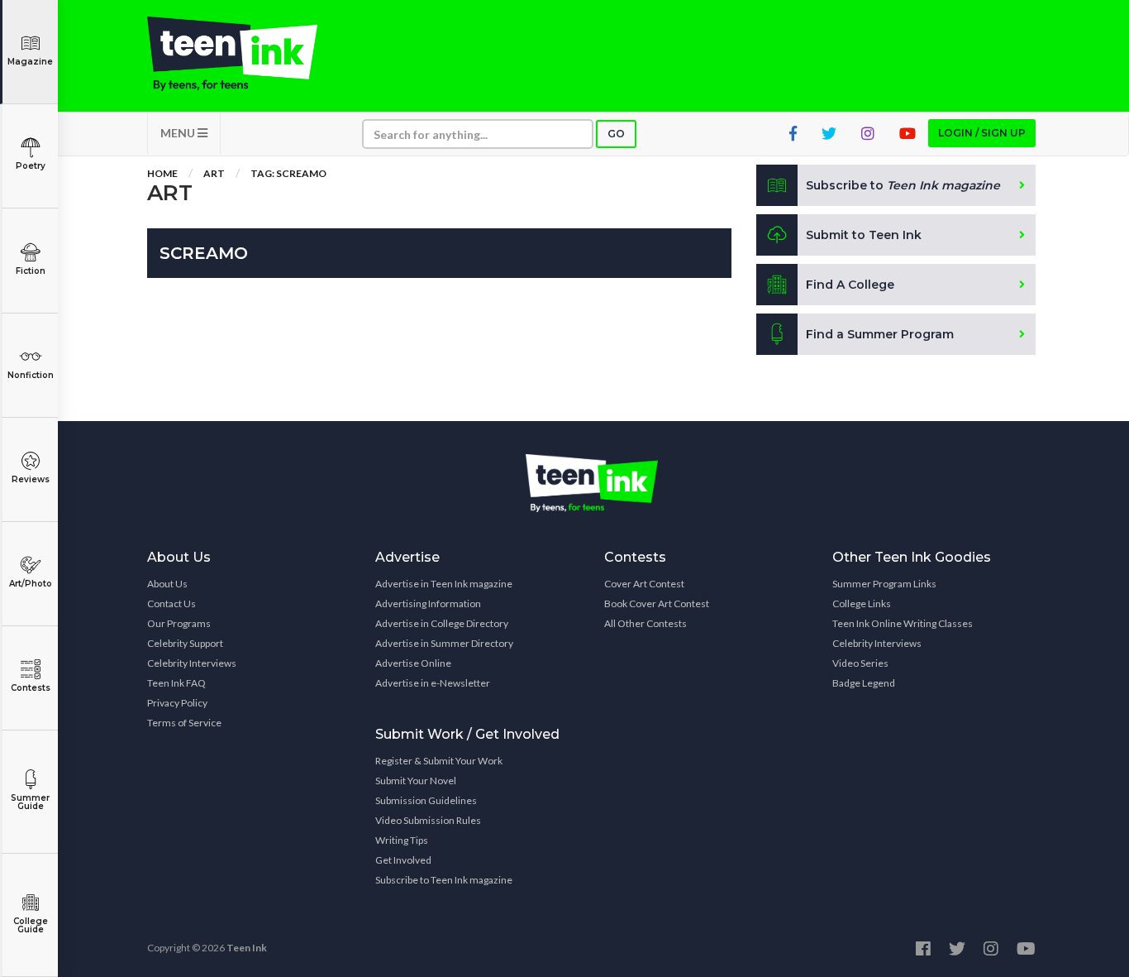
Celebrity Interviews (191, 663)
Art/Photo (30, 583)
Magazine (30, 61)
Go (616, 133)
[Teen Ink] (248, 54)
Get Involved (403, 860)
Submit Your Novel (415, 780)
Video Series (860, 663)
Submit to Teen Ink (864, 234)
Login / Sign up (982, 133)
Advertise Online (413, 663)
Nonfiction (30, 375)
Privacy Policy (177, 703)
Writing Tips (401, 840)
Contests (30, 687)
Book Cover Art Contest (656, 603)
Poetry (30, 165)
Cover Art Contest (644, 583)
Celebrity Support (185, 643)
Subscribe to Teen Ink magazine (443, 880)
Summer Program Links (884, 583)
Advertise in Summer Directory (444, 643)
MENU (179, 133)
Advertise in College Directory (441, 623)
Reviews (31, 479)
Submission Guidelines (426, 800)
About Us (167, 583)
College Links (861, 603)
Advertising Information (428, 603)
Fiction (30, 271)
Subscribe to (903, 185)
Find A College (850, 284)
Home (162, 173)
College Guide (30, 925)
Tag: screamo (288, 173)
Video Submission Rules (428, 820)
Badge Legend (863, 683)
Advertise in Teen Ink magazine (443, 583)
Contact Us (171, 603)
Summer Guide (30, 802)
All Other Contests (645, 623)
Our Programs (179, 623)
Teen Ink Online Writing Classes (902, 623)
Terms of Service (184, 722)
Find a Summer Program (880, 334)
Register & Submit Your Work (439, 760)
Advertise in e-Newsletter (432, 683)
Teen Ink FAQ (176, 683)
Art (214, 173)
